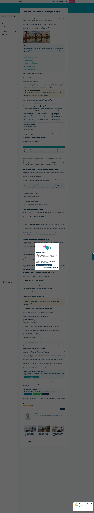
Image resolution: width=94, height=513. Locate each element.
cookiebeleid (44, 262)
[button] (93, 256)
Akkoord (38, 265)
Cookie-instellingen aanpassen (50, 267)
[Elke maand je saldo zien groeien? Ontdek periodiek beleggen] (74, 503)
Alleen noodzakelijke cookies (46, 265)
